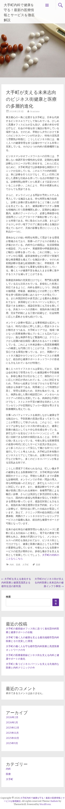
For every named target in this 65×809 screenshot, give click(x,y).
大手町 (25, 564)
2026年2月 (12, 717)
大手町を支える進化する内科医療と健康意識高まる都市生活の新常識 (16, 582)
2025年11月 (12, 732)
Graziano (35, 111)
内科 (12, 564)
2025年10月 (12, 737)
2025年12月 (12, 727)
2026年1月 (12, 722)
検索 (8, 596)
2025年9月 (12, 743)
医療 (18, 564)
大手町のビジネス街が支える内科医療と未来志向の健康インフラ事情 (49, 582)
